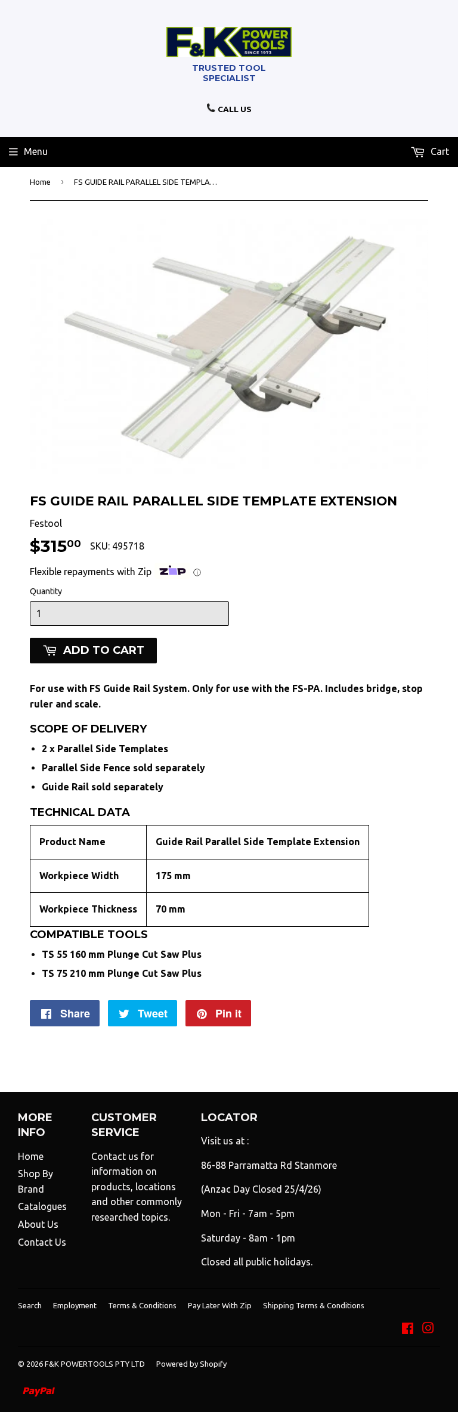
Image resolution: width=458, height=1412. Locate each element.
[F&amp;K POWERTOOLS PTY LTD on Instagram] (428, 1329)
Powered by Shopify (191, 1364)
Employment (75, 1305)
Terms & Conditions (142, 1305)
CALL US (234, 109)
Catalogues (42, 1206)
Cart (438, 151)
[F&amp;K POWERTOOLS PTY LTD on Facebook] (407, 1329)
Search (30, 1305)
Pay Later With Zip (220, 1305)
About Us (38, 1224)
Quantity (46, 591)
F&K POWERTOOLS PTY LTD (95, 1364)
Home (40, 182)
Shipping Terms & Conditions (313, 1305)
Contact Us (42, 1242)
